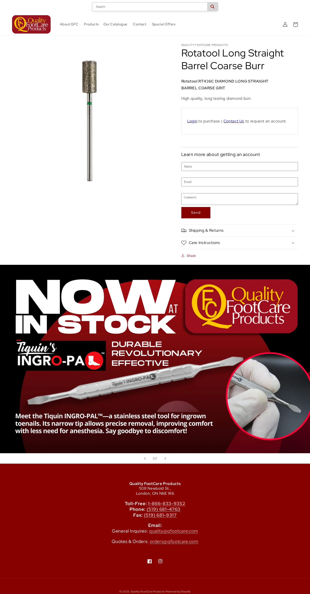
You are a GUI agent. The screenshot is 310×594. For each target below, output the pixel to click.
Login (192, 121)
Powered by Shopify (178, 591)
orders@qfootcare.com (174, 541)
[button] (91, 24)
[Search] (212, 6)
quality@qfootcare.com (173, 531)
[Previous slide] (145, 458)
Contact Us (234, 121)
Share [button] (191, 255)
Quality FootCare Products (148, 591)
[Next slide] (165, 458)
